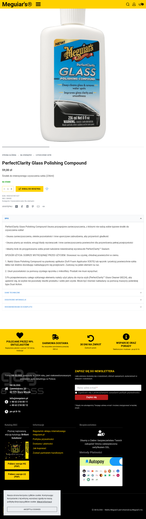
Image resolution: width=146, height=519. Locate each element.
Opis (7, 218)
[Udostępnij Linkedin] (27, 206)
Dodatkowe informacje (15, 300)
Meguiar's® (17, 4)
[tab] (73, 218)
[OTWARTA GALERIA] (73, 73)
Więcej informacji (44, 502)
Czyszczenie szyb (43, 155)
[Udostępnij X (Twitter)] (16, 206)
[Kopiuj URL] (43, 206)
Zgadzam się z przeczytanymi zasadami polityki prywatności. (109, 392)
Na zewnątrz (26, 155)
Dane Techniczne (12, 293)
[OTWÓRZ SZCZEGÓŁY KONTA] (134, 4)
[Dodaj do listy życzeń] (46, 189)
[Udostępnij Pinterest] (33, 206)
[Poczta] (38, 206)
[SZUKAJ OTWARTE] (127, 4)
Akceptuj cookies (32, 509)
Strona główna (9, 155)
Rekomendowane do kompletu (18, 307)
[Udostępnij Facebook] (22, 206)
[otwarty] (38, 4)
